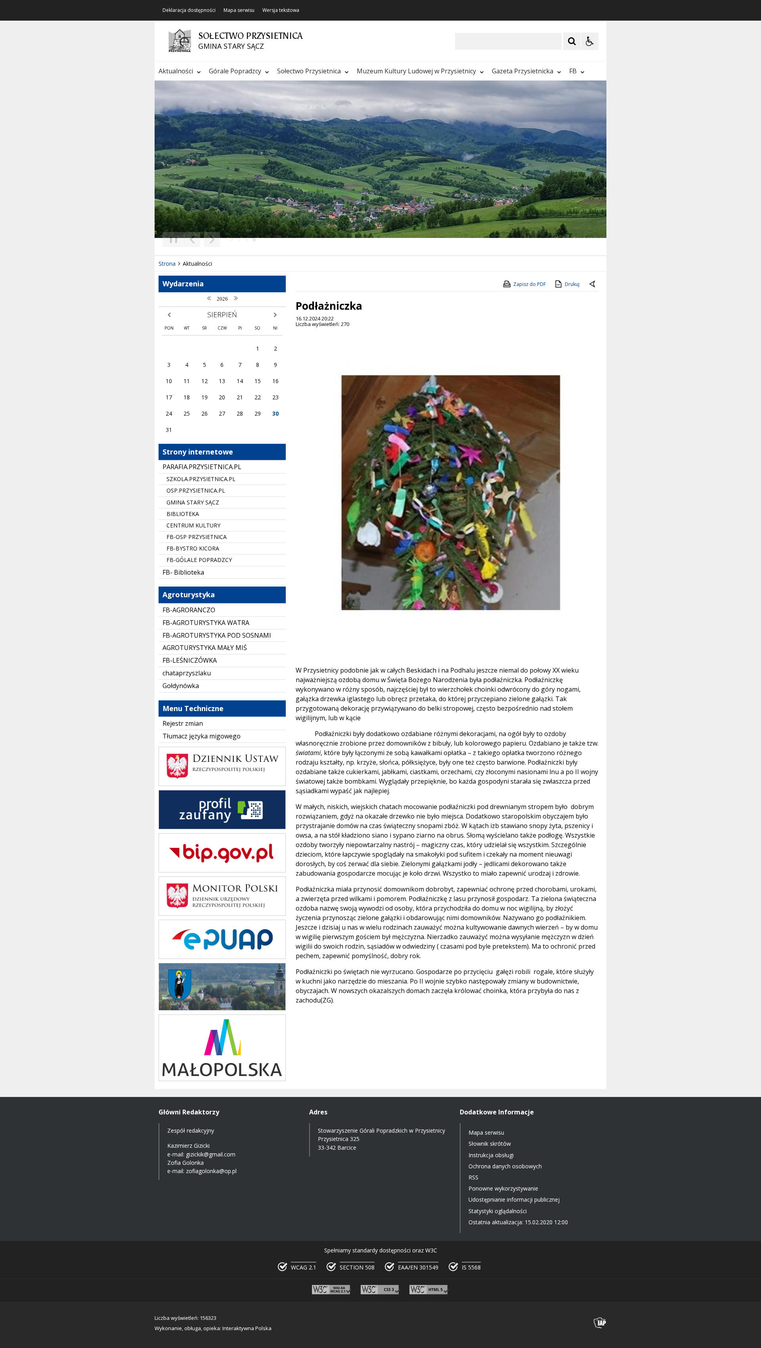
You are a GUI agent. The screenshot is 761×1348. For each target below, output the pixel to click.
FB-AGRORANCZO (189, 610)
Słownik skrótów (489, 1143)
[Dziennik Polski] (222, 784)
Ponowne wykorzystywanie (503, 1188)
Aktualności (176, 71)
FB (573, 71)
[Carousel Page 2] (239, 240)
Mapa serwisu (239, 10)
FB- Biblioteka (183, 572)
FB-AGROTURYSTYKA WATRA (206, 622)
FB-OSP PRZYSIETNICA (196, 537)
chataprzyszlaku (187, 673)
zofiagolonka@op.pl (211, 1171)
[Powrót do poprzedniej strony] (592, 284)
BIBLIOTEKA (182, 514)
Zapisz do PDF (529, 284)
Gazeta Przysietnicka (522, 71)
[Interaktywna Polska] (600, 1322)
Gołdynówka (181, 685)
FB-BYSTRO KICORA (192, 548)
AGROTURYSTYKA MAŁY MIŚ (205, 647)
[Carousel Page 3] (247, 240)
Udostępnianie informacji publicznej (514, 1199)
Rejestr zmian (183, 723)
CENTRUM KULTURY (193, 525)
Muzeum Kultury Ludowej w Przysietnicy (416, 71)
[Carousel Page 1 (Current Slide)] (231, 240)
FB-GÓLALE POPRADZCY (199, 560)
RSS (473, 1177)
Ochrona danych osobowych (505, 1166)
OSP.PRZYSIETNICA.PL (195, 490)
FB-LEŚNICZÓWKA (190, 660)
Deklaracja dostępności (189, 10)
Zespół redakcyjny (190, 1130)
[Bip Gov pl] (222, 870)
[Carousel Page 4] (254, 240)
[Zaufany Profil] (222, 827)
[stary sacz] (222, 1008)
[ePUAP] (222, 957)
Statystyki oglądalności (497, 1211)
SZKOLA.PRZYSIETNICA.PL (200, 479)
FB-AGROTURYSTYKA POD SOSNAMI (217, 635)
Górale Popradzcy (235, 71)
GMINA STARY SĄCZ (192, 502)
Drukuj (572, 284)
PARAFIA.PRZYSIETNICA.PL (202, 466)
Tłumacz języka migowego (202, 736)
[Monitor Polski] (222, 913)
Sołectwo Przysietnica (309, 71)
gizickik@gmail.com (210, 1154)
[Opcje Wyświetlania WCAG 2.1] (589, 41)
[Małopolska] (222, 1079)
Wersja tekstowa (280, 10)
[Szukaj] (572, 41)
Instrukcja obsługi (491, 1155)
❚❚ (171, 239)
